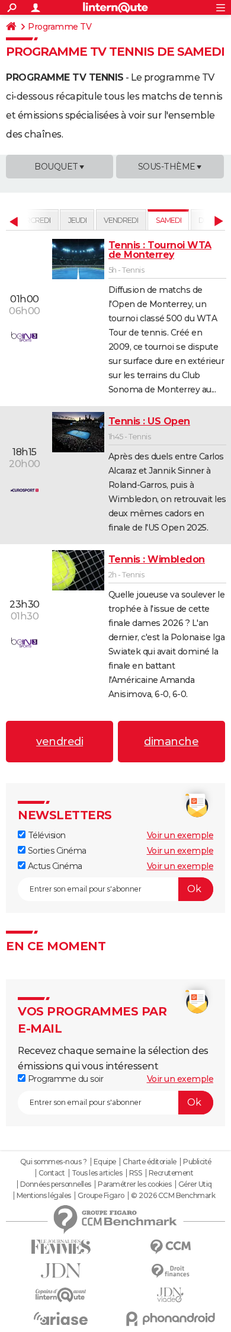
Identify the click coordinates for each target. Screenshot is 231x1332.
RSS (135, 1173)
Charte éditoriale (150, 1162)
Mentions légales (44, 1196)
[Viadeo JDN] (170, 1295)
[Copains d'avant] (61, 1295)
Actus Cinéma (53, 866)
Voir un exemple (180, 835)
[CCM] (170, 1247)
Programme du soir (64, 1079)
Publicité (197, 1162)
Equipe (105, 1162)
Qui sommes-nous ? (53, 1162)
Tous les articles (97, 1173)
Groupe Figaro (101, 1196)
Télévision (45, 835)
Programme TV (59, 26)
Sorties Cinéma (55, 850)
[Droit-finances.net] (170, 1271)
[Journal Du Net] (61, 1270)
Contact (51, 1173)
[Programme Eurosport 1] (24, 489)
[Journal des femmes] (61, 1247)
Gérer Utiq (195, 1184)
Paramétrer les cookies (134, 1184)
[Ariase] (61, 1318)
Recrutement (171, 1173)
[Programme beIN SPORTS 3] (24, 337)
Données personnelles (55, 1184)
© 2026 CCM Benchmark (173, 1196)
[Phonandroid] (170, 1318)
